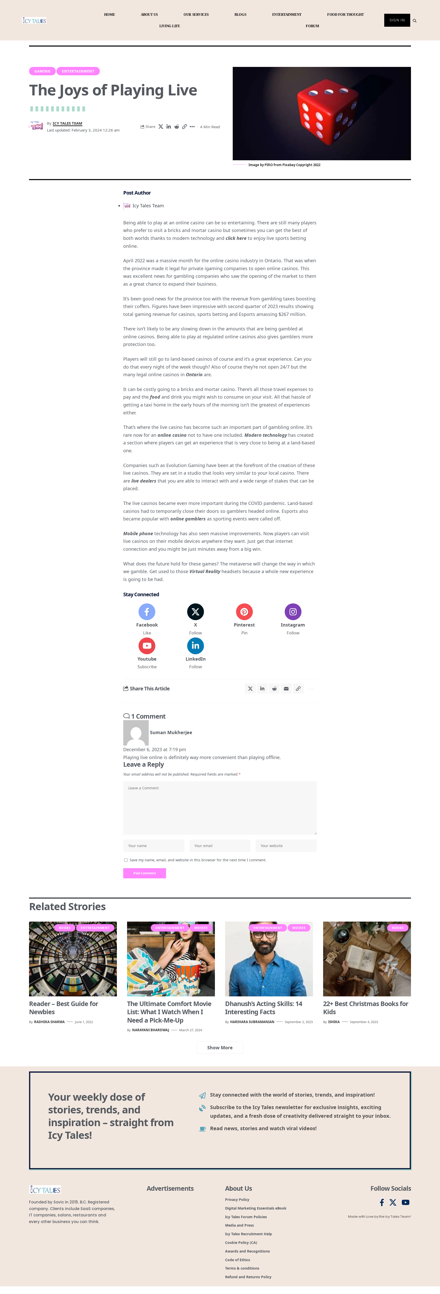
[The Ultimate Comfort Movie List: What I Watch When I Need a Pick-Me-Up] (171, 959)
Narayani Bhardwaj (150, 1030)
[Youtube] (147, 653)
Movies (201, 928)
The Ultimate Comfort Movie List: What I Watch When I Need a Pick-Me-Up (169, 1011)
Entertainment (78, 71)
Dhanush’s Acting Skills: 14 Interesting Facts (263, 1007)
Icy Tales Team (67, 123)
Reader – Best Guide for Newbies (63, 1007)
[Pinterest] (244, 619)
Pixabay (288, 165)
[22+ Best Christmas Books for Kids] (367, 959)
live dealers (143, 481)
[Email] (286, 689)
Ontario (194, 374)
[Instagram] (293, 619)
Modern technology (265, 435)
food (155, 397)
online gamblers (188, 519)
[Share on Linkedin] (168, 127)
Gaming (42, 71)
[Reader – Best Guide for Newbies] (73, 959)
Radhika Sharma (49, 1022)
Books (65, 928)
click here (236, 238)
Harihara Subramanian (252, 1022)
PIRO (269, 165)
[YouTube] (405, 1203)
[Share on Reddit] (176, 127)
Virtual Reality (204, 571)
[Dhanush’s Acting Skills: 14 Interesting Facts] (269, 959)
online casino (172, 435)
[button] (184, 127)
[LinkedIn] (195, 653)
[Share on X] (160, 127)
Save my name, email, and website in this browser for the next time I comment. (198, 859)
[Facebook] (147, 619)
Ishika (334, 1022)
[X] (195, 619)
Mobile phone (138, 533)
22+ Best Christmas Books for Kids (365, 1007)
